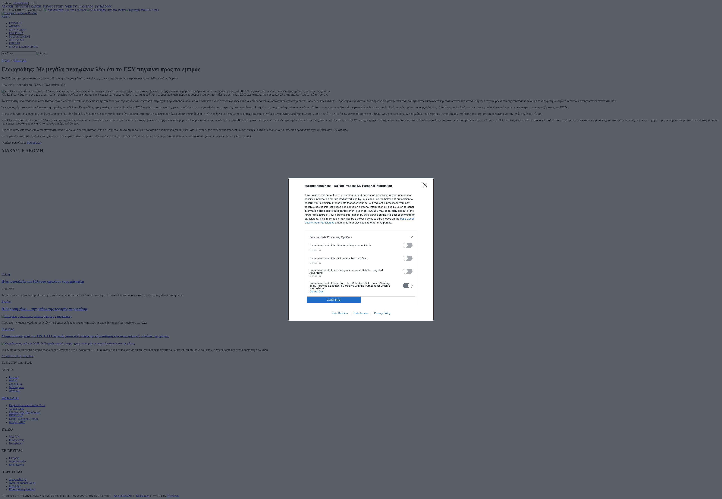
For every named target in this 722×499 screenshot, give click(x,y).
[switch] (408, 245)
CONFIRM (334, 299)
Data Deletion (340, 313)
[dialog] (361, 249)
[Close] (426, 186)
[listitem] (361, 237)
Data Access (361, 313)
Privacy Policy (382, 313)
